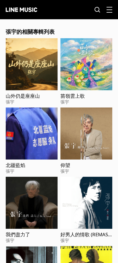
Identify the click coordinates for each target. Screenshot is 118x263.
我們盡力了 (18, 234)
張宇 (10, 102)
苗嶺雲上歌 (72, 96)
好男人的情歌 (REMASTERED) (85, 234)
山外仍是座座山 (23, 96)
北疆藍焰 (15, 165)
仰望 (65, 165)
